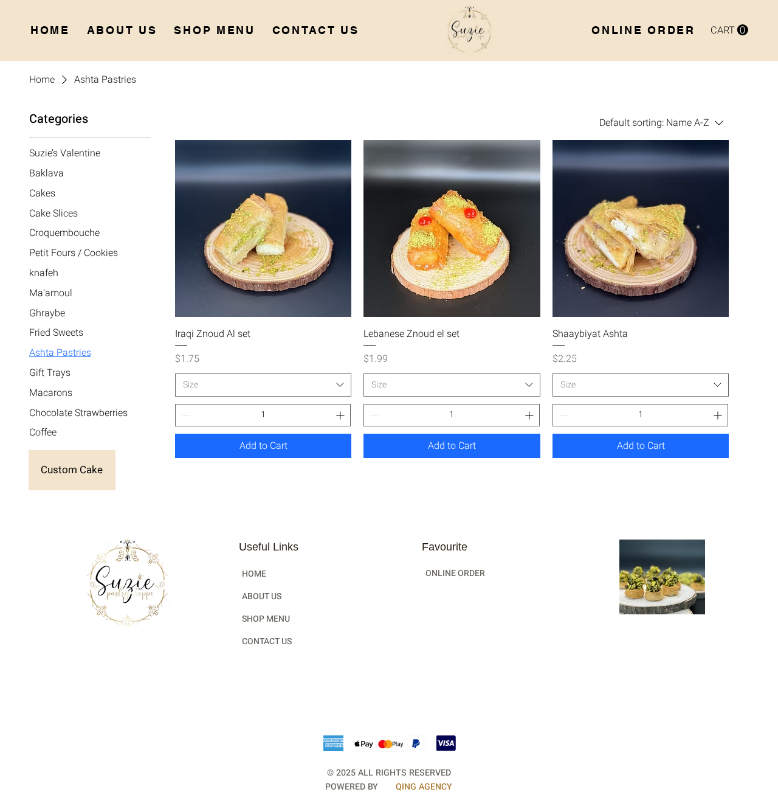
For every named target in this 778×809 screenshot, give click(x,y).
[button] (729, 30)
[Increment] (341, 415)
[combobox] (263, 385)
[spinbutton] (263, 415)
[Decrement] (184, 415)
